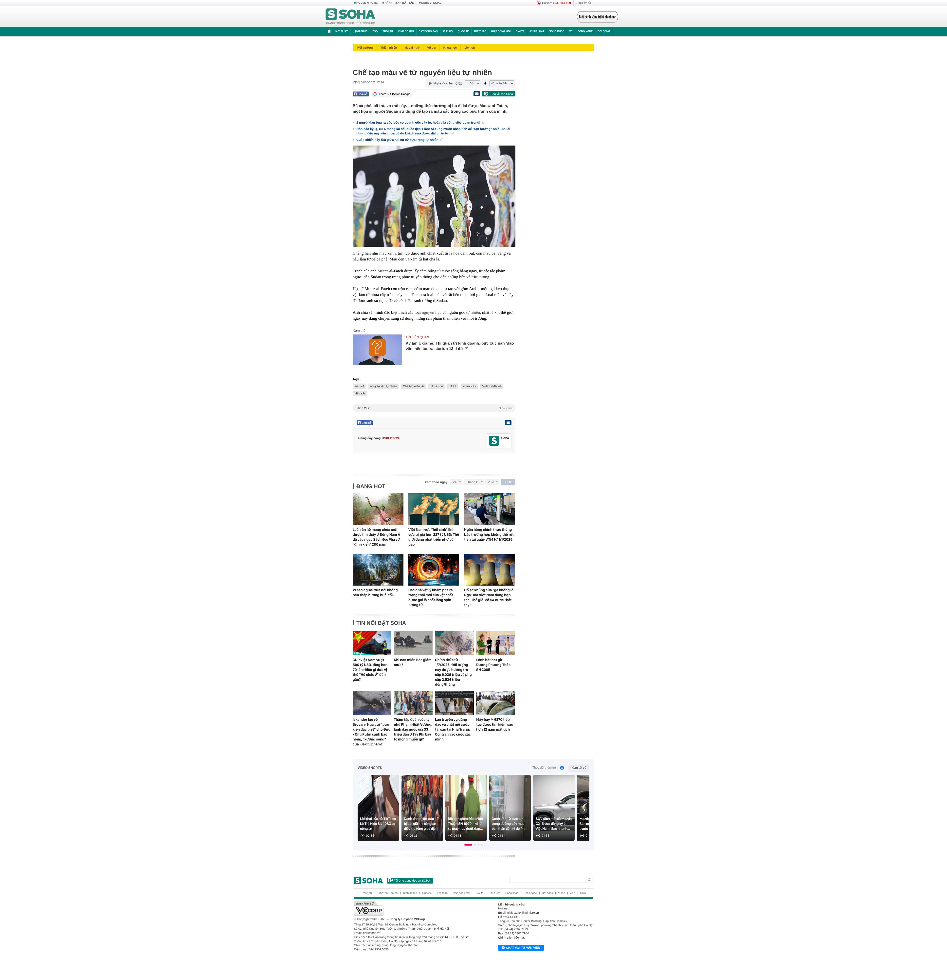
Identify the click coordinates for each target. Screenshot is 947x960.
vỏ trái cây (469, 386)
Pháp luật (537, 31)
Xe (570, 31)
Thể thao (480, 31)
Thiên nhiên (389, 47)
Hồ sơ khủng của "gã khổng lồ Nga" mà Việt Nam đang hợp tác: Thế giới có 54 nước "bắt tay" (488, 597)
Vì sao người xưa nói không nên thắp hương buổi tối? (375, 592)
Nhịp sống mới (500, 31)
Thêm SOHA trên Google (394, 94)
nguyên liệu (431, 312)
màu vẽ (440, 294)
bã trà (452, 386)
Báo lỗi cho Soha (502, 94)
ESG (375, 31)
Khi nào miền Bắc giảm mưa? (413, 662)
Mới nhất (341, 31)
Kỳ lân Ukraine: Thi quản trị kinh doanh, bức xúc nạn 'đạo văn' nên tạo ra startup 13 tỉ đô (460, 346)
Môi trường (365, 47)
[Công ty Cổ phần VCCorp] (414, 908)
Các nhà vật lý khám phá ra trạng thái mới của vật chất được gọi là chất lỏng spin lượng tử (430, 597)
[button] (468, 845)
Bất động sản (428, 31)
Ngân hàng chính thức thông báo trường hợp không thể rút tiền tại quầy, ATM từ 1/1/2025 (489, 534)
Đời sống (604, 31)
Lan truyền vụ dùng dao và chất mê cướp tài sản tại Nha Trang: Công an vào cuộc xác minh (453, 729)
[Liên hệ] (508, 422)
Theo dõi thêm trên (545, 768)
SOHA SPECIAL (431, 2)
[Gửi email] (476, 93)
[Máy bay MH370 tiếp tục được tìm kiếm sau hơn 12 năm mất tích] (495, 703)
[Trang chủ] (350, 16)
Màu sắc (359, 393)
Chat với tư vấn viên (523, 947)
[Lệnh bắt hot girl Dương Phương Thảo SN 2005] (495, 643)
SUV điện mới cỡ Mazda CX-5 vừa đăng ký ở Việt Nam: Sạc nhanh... (554, 824)
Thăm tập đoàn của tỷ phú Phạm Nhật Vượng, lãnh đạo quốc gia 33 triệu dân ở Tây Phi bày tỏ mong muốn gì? (413, 729)
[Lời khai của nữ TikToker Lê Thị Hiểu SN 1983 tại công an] (378, 808)
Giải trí (520, 31)
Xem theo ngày (436, 482)
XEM (508, 482)
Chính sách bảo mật (511, 937)
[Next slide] (583, 810)
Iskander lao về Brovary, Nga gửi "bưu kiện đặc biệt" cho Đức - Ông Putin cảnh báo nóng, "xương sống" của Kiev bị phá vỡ (371, 731)
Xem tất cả (579, 768)
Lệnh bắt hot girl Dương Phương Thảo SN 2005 (493, 665)
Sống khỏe (556, 31)
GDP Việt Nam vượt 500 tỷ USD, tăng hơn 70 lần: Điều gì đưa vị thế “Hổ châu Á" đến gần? (370, 670)
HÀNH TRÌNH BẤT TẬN (399, 2)
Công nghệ (585, 31)
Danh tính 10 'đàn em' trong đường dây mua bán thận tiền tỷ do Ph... (509, 824)
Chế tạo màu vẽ (413, 386)
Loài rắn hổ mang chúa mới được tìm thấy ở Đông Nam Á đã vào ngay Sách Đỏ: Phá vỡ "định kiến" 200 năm (376, 537)
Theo (434, 408)
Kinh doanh (406, 31)
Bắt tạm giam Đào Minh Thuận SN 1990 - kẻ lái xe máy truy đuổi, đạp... (465, 824)
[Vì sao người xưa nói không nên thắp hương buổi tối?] (378, 570)
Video (561, 893)
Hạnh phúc (360, 31)
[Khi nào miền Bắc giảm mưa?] (413, 643)
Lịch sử (469, 47)
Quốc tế (463, 31)
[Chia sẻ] (361, 94)
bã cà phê (436, 386)
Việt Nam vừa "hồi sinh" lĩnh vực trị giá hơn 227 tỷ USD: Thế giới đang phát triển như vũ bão (433, 537)
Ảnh (572, 893)
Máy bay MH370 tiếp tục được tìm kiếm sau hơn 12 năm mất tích (494, 724)
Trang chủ (367, 893)
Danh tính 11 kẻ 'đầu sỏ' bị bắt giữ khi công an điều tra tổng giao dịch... (422, 824)
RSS (583, 893)
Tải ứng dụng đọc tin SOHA (412, 880)
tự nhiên (473, 312)
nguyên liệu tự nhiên (383, 386)
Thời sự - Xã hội (388, 893)
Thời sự (387, 31)
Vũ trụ (431, 47)
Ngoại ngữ (412, 47)
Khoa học (450, 47)
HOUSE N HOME (367, 2)
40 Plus (448, 31)
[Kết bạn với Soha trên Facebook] (494, 441)
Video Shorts (370, 768)
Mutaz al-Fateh (492, 386)
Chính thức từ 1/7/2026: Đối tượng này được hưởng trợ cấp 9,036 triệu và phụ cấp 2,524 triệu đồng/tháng (453, 672)
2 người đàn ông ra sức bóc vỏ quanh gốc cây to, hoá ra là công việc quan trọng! (418, 122)
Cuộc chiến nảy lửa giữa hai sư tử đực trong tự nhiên (397, 140)
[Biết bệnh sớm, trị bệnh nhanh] (598, 17)
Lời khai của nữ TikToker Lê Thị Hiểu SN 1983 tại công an (378, 824)
